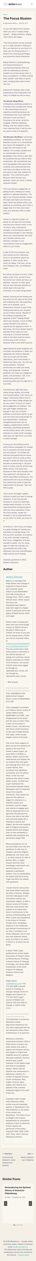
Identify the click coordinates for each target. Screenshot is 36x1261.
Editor (8, 1197)
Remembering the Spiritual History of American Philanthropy (18, 1190)
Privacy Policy (23, 1255)
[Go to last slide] (5, 1203)
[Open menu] (32, 3)
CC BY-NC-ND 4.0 (20, 1247)
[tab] (15, 1225)
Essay (5, 14)
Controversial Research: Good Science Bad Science (8, 1159)
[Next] (30, 1203)
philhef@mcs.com (14, 984)
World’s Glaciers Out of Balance (27, 1157)
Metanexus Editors (11, 23)
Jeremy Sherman (14, 577)
